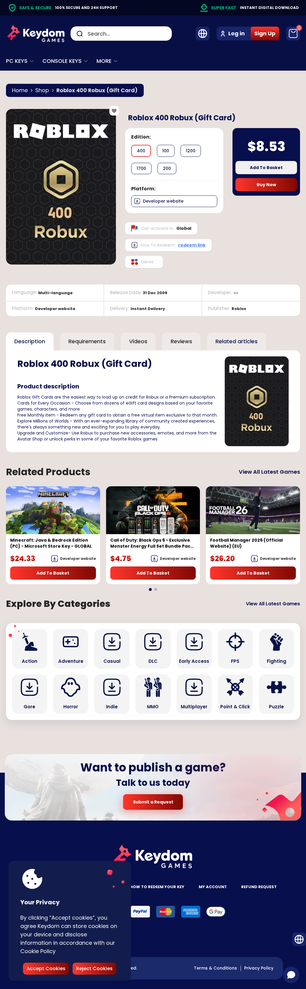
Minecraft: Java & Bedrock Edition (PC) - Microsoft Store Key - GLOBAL (51, 543)
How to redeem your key (157, 887)
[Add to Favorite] (114, 111)
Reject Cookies (94, 968)
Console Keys (62, 61)
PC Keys (16, 61)
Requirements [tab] (87, 341)
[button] (150, 589)
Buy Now (266, 185)
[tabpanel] (153, 401)
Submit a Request (153, 802)
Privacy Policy (258, 968)
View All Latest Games (269, 471)
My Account (213, 887)
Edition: (141, 137)
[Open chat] (291, 975)
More (104, 61)
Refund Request (259, 887)
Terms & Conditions (215, 968)
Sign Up (265, 33)
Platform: (143, 188)
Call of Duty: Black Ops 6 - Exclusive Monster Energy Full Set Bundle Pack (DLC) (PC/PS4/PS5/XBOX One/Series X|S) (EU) (151, 543)
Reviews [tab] (181, 341)
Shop (42, 90)
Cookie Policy (38, 951)
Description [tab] (29, 341)
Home (20, 90)
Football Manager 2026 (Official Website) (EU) (246, 543)
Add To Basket (266, 168)
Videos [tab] (138, 341)
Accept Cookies (46, 968)
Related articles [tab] (236, 341)
